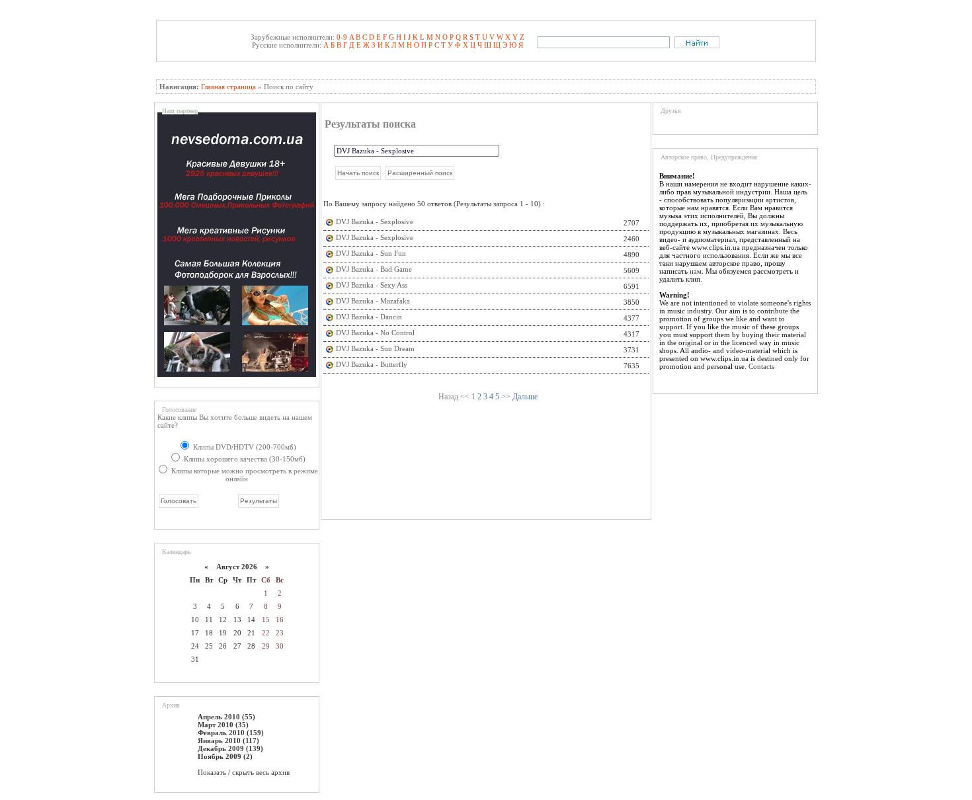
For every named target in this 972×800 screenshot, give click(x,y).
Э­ (505, 45)
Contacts (761, 366)
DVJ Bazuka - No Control (375, 333)
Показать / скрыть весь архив (244, 772)
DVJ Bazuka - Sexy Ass (371, 285)
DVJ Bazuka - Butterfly (371, 364)
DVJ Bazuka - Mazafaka (373, 301)
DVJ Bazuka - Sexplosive (374, 221)
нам (696, 271)
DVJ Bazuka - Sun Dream (375, 348)
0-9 (342, 37)
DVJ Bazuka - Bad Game (374, 269)
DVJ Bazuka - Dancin (369, 317)
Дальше (525, 396)
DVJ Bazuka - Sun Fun (371, 253)
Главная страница (228, 87)
